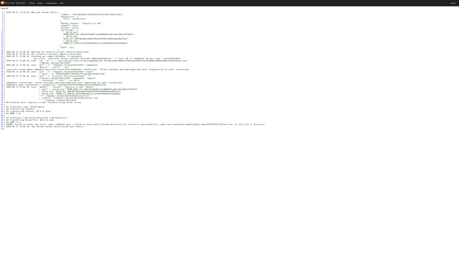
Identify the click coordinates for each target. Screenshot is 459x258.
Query (40, 3)
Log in (453, 3)
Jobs (62, 3)
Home (32, 3)
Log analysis (51, 3)
